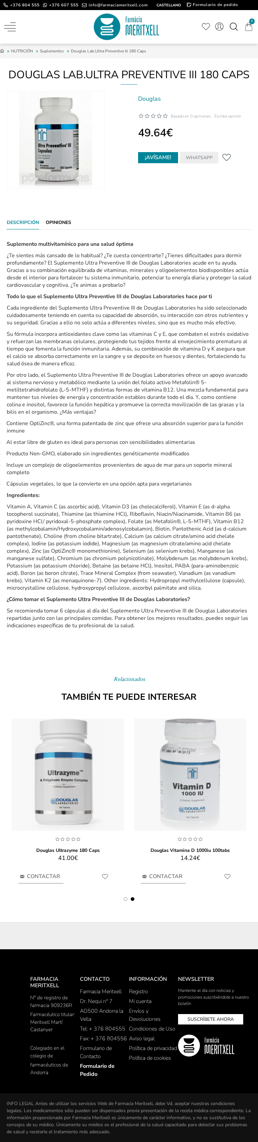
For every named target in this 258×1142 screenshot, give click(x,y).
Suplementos (52, 51)
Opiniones (58, 223)
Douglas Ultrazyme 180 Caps (68, 851)
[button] (125, 899)
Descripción (23, 223)
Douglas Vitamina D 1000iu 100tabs (190, 851)
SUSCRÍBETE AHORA (210, 1019)
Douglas (149, 99)
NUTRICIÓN (22, 51)
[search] (233, 27)
